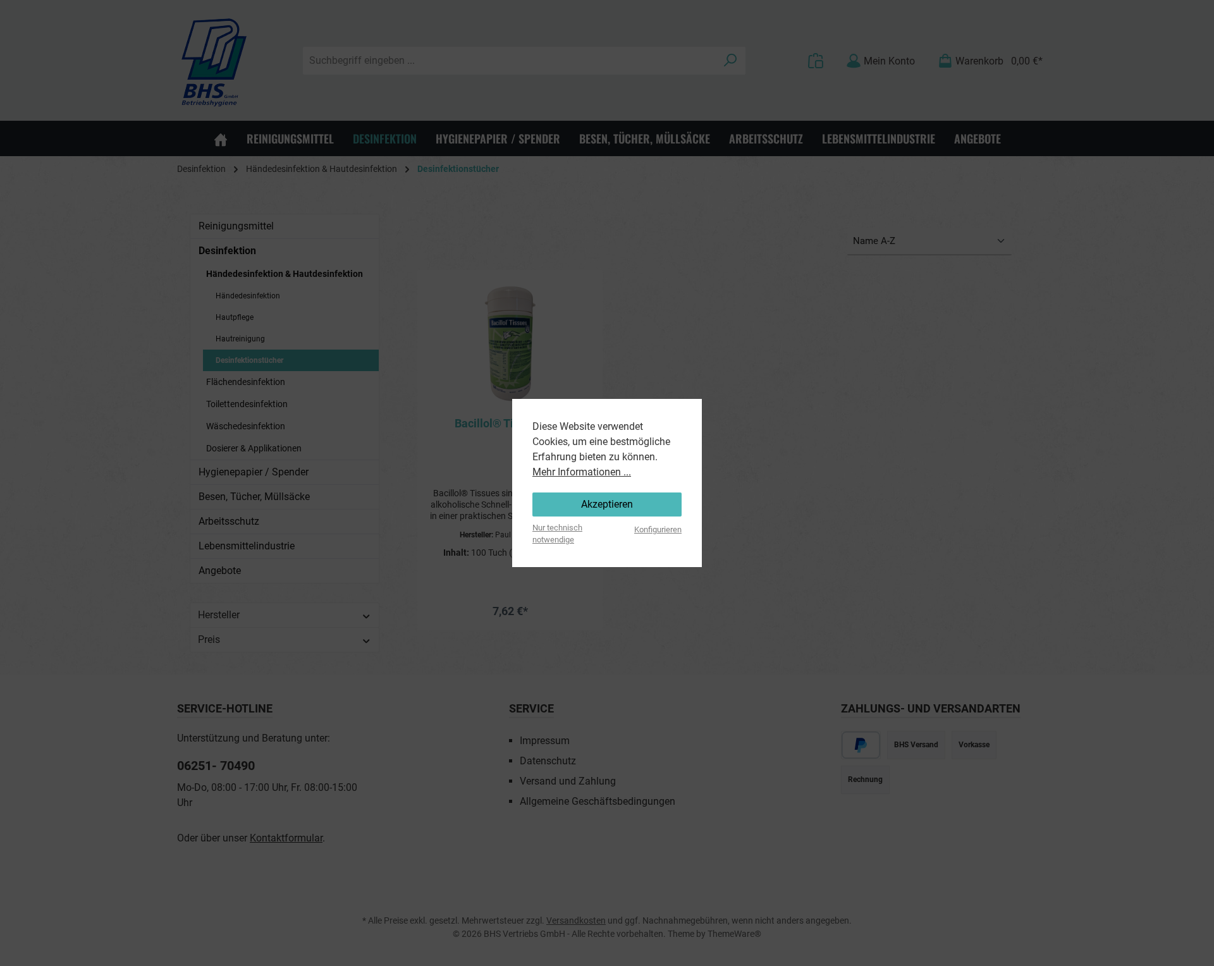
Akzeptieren (607, 504)
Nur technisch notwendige (557, 533)
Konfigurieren (658, 529)
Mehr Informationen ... (581, 472)
